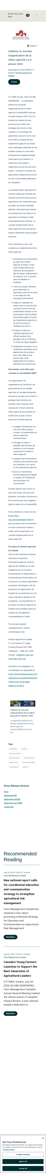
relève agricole (29, 758)
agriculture (13, 749)
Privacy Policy (8, 1150)
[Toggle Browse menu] (36, 15)
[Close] (43, 1138)
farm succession (15, 753)
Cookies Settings (23, 1154)
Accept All (23, 1168)
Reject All (23, 1161)
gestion (25, 767)
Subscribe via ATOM (13, 803)
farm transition (14, 758)
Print (6, 792)
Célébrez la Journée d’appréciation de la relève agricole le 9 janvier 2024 (22, 713)
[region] (23, 1154)
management (14, 767)
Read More (10, 937)
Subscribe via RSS (12, 799)
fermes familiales (28, 762)
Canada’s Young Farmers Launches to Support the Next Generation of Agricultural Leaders (20, 968)
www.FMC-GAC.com (17, 659)
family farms (13, 762)
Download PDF (10, 795)
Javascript (9, 807)
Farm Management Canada (15, 875)
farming (24, 749)
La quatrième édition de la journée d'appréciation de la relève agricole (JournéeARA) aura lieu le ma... (22, 726)
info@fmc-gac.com (24, 655)
